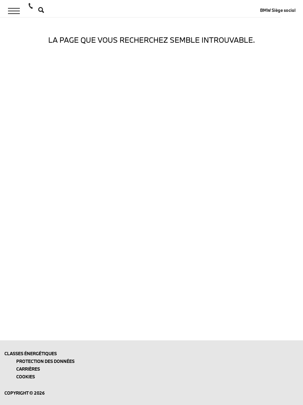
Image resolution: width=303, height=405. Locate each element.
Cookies (25, 377)
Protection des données (45, 361)
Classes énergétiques (30, 353)
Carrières (28, 369)
